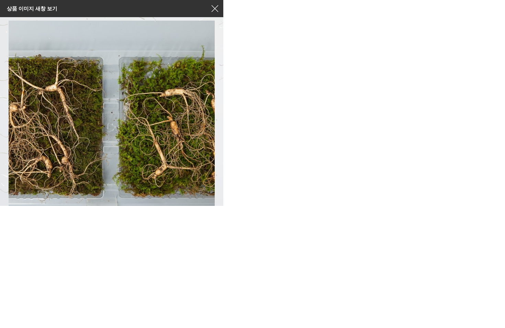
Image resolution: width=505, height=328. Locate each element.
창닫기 (214, 8)
